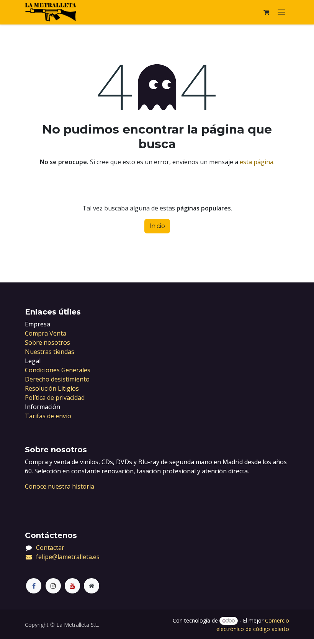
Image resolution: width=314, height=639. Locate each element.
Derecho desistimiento (57, 379)
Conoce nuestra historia (59, 486)
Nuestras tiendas (49, 351)
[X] (53, 585)
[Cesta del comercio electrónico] (266, 12)
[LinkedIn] (72, 585)
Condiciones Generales (57, 370)
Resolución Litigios (52, 388)
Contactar (50, 547)
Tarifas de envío (48, 416)
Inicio (157, 226)
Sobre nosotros (47, 342)
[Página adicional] (91, 585)
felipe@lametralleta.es (68, 557)
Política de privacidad (55, 397)
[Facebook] (33, 585)
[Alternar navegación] (281, 12)
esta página (256, 162)
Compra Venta (45, 333)
